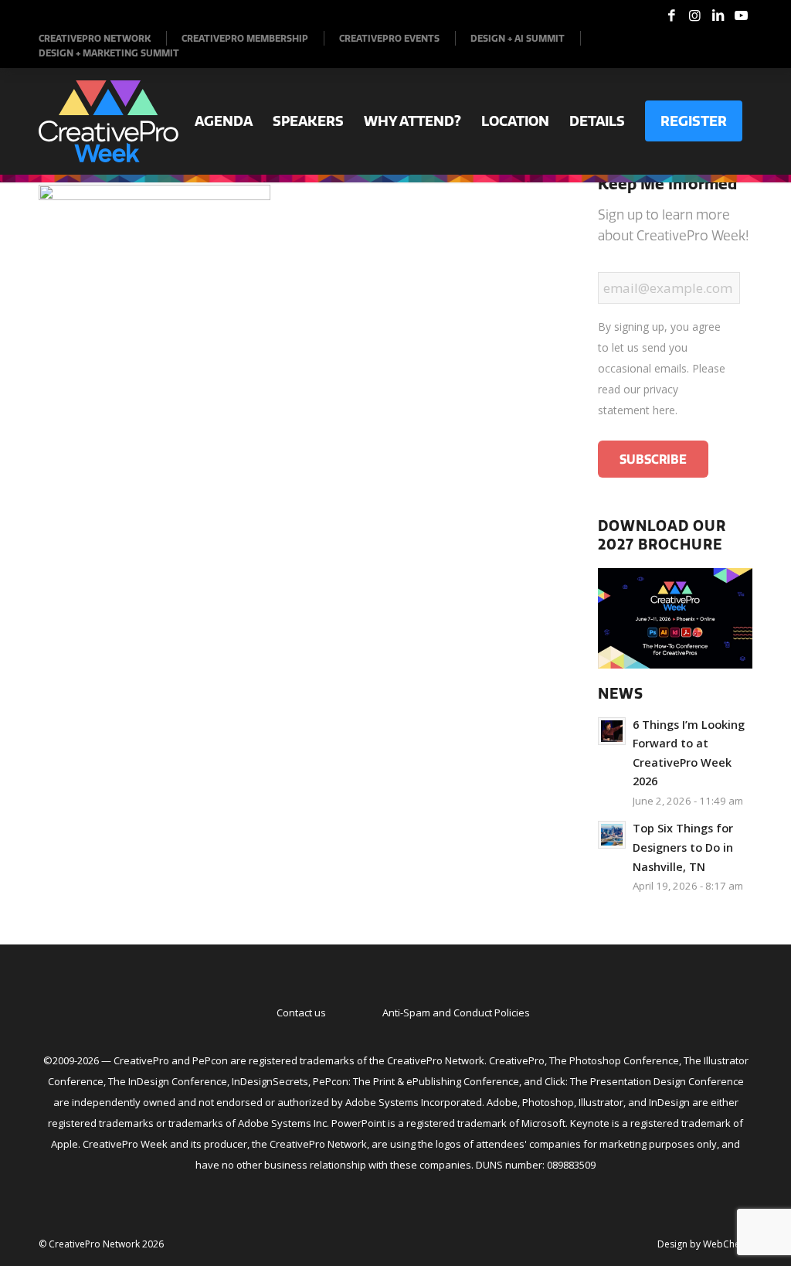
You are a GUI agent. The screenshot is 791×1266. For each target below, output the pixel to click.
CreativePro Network (95, 38)
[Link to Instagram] (694, 15)
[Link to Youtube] (740, 15)
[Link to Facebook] (671, 15)
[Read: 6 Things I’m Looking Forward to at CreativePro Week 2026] (612, 731)
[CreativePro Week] (108, 121)
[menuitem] (103, 38)
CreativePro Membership (245, 38)
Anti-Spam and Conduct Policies (456, 1012)
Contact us (301, 1012)
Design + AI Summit (517, 38)
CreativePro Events (389, 38)
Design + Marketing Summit (109, 53)
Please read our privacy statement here (661, 389)
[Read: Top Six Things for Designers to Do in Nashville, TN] (612, 835)
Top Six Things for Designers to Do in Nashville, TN (683, 847)
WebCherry (727, 1244)
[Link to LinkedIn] (717, 15)
